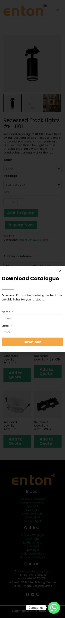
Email (6, 326)
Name (6, 312)
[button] (60, 270)
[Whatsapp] (54, 608)
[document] (32, 309)
